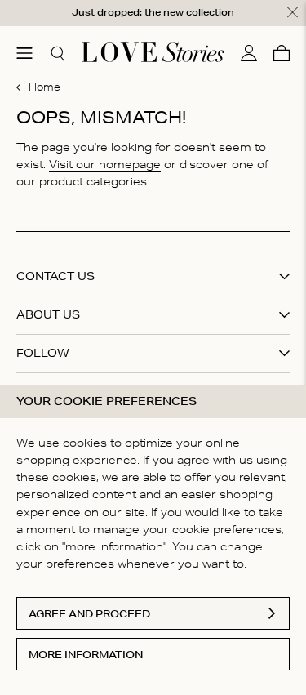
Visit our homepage (105, 164)
